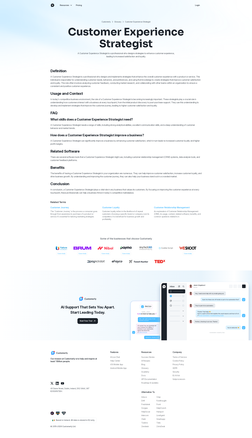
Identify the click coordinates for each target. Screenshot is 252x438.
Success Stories (147, 357)
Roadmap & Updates (149, 383)
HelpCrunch (161, 408)
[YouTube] (62, 383)
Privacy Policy (178, 364)
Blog (143, 364)
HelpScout (145, 412)
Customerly (106, 22)
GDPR (175, 368)
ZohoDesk (160, 426)
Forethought (161, 401)
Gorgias (144, 408)
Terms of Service (180, 357)
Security (176, 372)
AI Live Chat (115, 357)
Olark (143, 419)
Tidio (158, 423)
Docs (143, 375)
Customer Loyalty (111, 207)
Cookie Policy (178, 361)
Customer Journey (59, 207)
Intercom (144, 415)
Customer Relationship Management (172, 207)
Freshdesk (145, 404)
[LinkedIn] (57, 383)
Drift (143, 401)
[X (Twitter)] (52, 383)
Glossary (117, 22)
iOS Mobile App (116, 364)
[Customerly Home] (52, 5)
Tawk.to (144, 423)
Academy (145, 372)
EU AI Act (176, 375)
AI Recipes (145, 361)
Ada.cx (144, 397)
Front (158, 404)
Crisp (158, 397)
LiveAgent (160, 415)
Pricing (79, 5)
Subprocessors (179, 379)
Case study (61, 253)
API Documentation (149, 379)
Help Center (115, 361)
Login (197, 5)
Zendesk (145, 426)
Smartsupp (160, 419)
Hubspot (159, 412)
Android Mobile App (118, 368)
